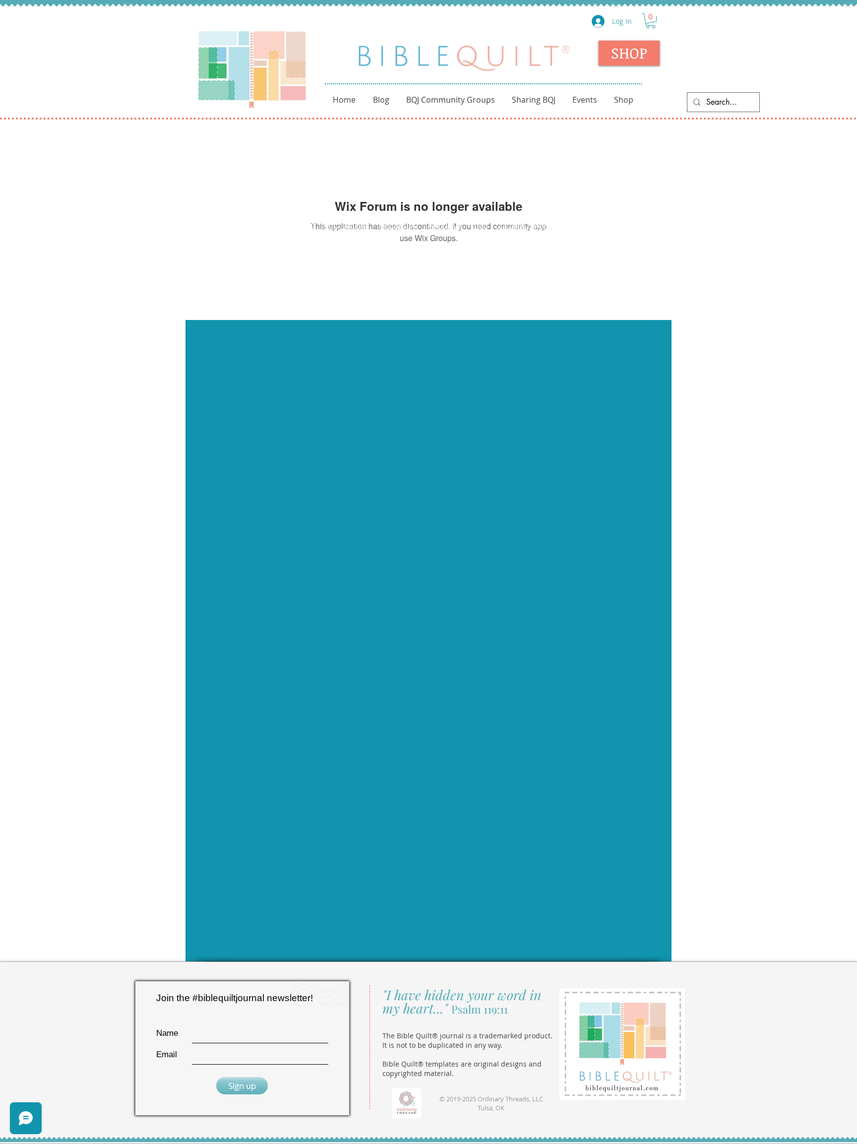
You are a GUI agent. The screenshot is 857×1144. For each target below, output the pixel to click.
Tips (480, 224)
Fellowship (398, 224)
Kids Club (445, 224)
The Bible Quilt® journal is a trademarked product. (467, 1035)
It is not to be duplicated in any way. (442, 1045)
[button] (651, 20)
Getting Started (286, 224)
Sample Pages (524, 224)
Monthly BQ (631, 224)
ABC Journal (346, 224)
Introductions (224, 224)
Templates (581, 224)
